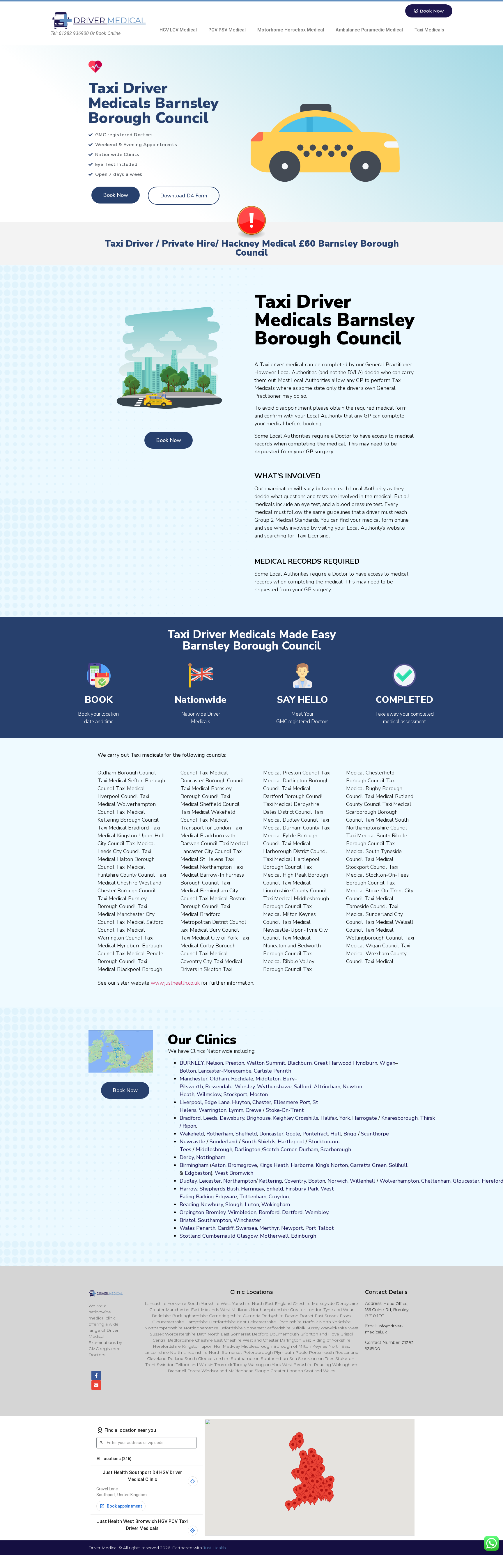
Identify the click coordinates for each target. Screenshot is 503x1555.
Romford (269, 1212)
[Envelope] (96, 1385)
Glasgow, (247, 1235)
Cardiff (226, 1228)
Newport (292, 1228)
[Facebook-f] (96, 1375)
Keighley (283, 1117)
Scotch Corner (280, 1149)
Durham (308, 1149)
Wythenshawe (274, 1086)
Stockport (235, 1094)
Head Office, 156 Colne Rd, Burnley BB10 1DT (386, 1309)
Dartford (292, 1212)
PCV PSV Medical (227, 30)
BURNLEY (192, 1062)
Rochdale (242, 1078)
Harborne (302, 1165)
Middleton (268, 1078)
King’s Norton (332, 1165)
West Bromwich (234, 1173)
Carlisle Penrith (272, 1070)
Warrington (212, 1110)
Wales (187, 1228)
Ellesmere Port (292, 1102)
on (265, 1094)
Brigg (350, 1133)
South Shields (258, 1141)
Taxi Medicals (429, 30)
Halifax (328, 1117)
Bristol (188, 1220)
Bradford (190, 1117)
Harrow (188, 1188)
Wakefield (192, 1133)
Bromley (216, 1212)
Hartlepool (291, 1141)
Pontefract (315, 1133)
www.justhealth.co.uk (175, 982)
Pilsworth (191, 1086)
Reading (189, 1204)
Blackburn (300, 1062)
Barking (205, 1196)
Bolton (188, 1070)
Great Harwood (333, 1062)
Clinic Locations (251, 1292)
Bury (289, 1078)
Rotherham (219, 1133)
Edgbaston (197, 1173)
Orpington (192, 1212)
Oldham (219, 1078)
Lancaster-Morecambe (225, 1070)
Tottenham (252, 1196)
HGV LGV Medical (178, 30)
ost (258, 1094)
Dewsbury (232, 1117)
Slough (233, 1204)
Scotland (190, 1235)
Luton (252, 1204)
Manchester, (194, 1078)
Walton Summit (266, 1062)
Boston (316, 1180)
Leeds (210, 1117)
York (344, 1117)
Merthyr (269, 1228)
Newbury (212, 1204)
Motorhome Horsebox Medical (290, 30)
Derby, (187, 1157)
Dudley (188, 1180)
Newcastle (192, 1141)
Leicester (210, 1180)
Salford (302, 1086)
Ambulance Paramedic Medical (369, 30)
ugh (413, 1117)
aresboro (397, 1117)
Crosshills (306, 1117)
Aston (218, 1165)
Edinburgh (303, 1235)
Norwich (337, 1180)
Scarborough (335, 1149)
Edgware (226, 1196)
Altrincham (327, 1086)
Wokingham (275, 1204)
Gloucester (466, 1180)
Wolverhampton (399, 1180)
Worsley (245, 1086)
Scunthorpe (375, 1133)
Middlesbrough (214, 1149)
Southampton (214, 1220)
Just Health (214, 1547)
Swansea (246, 1228)
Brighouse (259, 1117)
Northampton (239, 1180)
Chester (261, 1102)
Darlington (247, 1149)
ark (314, 1188)
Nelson (214, 1062)
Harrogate (364, 1117)
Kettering (270, 1180)
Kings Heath (273, 1165)
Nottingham (210, 1157)
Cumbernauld (218, 1235)
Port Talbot (319, 1228)
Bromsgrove (242, 1165)
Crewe (253, 1110)
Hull (335, 1133)
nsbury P (300, 1188)
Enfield (274, 1188)
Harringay (252, 1188)
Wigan (387, 1062)
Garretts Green (368, 1165)
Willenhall (362, 1180)
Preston (234, 1062)
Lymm (236, 1110)
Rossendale (219, 1086)
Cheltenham (436, 1180)
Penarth (205, 1228)
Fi (288, 1188)
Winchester (247, 1220)
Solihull (398, 1165)
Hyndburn (365, 1062)
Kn (384, 1117)
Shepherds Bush (219, 1188)
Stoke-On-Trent (285, 1110)
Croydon (279, 1196)
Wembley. (317, 1212)
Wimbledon (242, 1212)
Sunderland (224, 1141)
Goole (293, 1133)
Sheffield (246, 1133)
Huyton (241, 1102)
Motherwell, (275, 1235)
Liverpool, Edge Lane (205, 1102)
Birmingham (194, 1165)
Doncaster (271, 1133)
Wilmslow (209, 1094)
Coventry (295, 1180)
